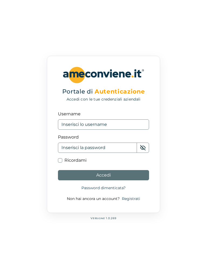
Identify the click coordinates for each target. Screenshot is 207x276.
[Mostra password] (143, 148)
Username (69, 113)
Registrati (131, 198)
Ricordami (75, 160)
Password (68, 137)
